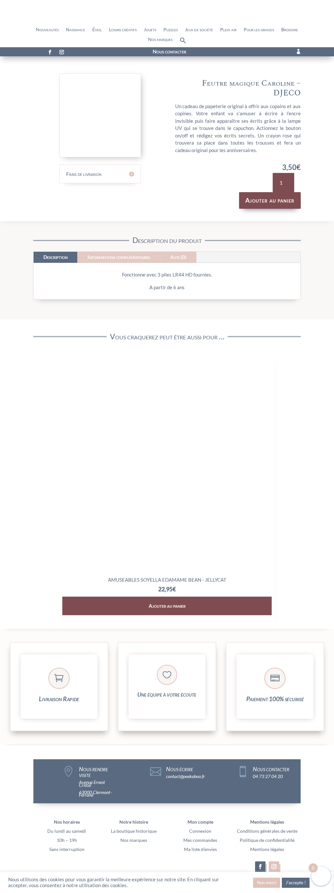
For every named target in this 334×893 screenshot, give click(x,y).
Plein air (228, 29)
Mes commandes (200, 840)
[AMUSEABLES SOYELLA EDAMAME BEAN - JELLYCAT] (167, 571)
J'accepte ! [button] (296, 882)
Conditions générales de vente (267, 831)
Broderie (289, 29)
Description (55, 257)
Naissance (75, 29)
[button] (183, 42)
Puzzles (170, 29)
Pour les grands (259, 29)
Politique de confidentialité (267, 840)
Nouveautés (47, 29)
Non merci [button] (266, 882)
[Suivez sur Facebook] (49, 52)
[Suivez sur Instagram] (61, 52)
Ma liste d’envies (200, 849)
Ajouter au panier (270, 200)
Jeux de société (199, 29)
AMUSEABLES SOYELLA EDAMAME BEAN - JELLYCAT (167, 580)
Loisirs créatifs (123, 29)
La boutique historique (134, 831)
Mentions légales (267, 849)
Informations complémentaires (118, 257)
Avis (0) (178, 257)
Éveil (97, 29)
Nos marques (160, 39)
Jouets (150, 29)
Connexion (200, 831)
